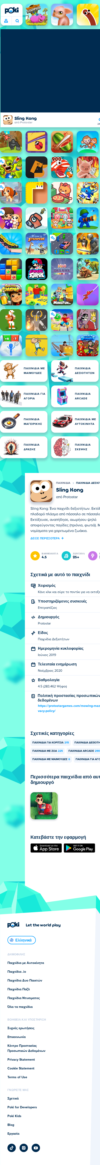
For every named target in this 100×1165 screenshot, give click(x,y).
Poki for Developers (22, 1107)
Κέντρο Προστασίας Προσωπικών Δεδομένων (26, 1048)
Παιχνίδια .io (16, 971)
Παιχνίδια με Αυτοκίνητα (25, 963)
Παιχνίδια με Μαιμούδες (51, 759)
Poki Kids (14, 1116)
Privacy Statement (21, 1059)
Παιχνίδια (63, 483)
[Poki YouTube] (36, 1148)
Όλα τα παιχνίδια (20, 1007)
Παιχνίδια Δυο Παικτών (24, 980)
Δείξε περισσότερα (45, 538)
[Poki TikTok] (11, 1148)
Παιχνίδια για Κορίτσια (50, 742)
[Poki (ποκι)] (12, 10)
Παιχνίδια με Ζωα (47, 751)
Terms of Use (17, 1077)
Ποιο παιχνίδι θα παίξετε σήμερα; (17, 21)
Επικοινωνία (16, 1037)
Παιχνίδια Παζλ (18, 989)
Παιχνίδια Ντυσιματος (23, 998)
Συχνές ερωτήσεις (20, 1028)
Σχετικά (13, 1098)
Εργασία (13, 1133)
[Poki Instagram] (24, 1148)
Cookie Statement (20, 1068)
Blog (10, 1125)
